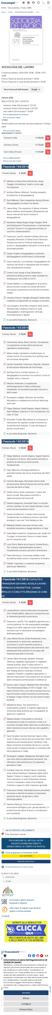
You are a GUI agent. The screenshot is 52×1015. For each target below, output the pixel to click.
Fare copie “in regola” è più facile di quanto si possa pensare (25, 909)
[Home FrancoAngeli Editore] (10, 3)
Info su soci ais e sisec (12, 161)
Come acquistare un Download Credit (21, 853)
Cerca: (4, 8)
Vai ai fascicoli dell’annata (16, 89)
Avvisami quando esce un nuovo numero (19, 867)
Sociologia (10, 877)
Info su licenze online (11, 118)
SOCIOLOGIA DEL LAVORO (24, 12)
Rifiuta (26, 998)
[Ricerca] (49, 8)
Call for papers (26, 856)
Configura (26, 1004)
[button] (23, 3)
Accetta (26, 993)
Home (4, 12)
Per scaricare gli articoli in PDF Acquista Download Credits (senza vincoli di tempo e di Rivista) (26, 843)
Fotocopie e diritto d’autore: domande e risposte (21, 901)
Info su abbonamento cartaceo (16, 115)
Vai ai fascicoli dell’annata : (20, 830)
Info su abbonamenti (11, 158)
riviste (10, 12)
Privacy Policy (26, 1009)
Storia (8, 881)
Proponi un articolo (26, 861)
